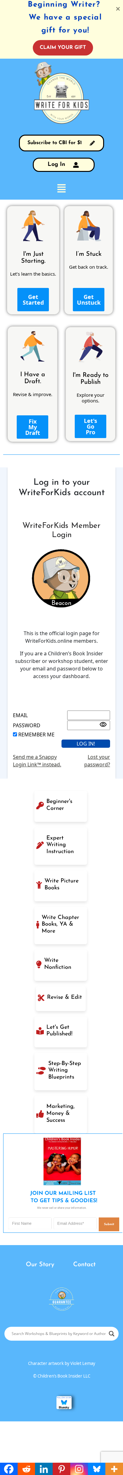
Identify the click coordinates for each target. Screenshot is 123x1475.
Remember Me (36, 734)
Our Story (40, 1264)
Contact (84, 1264)
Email (20, 715)
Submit (109, 1224)
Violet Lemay (82, 1363)
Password (26, 725)
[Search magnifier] (111, 1333)
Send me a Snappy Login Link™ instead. (37, 760)
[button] (61, 187)
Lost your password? (97, 760)
